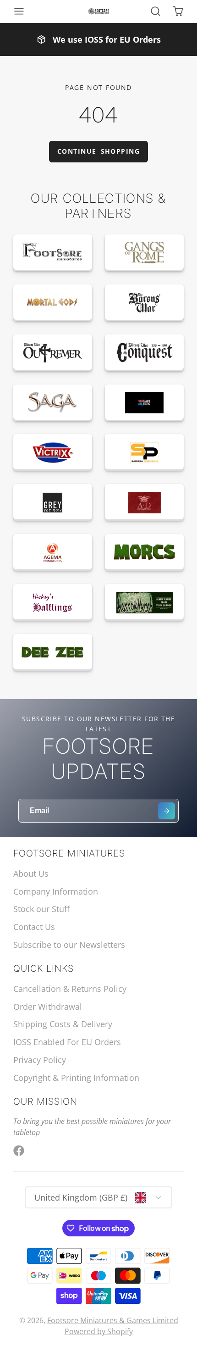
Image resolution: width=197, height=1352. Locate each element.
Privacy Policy (39, 1059)
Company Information (55, 891)
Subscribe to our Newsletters (69, 944)
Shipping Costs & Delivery (62, 1023)
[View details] (52, 252)
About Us (31, 873)
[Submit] (166, 810)
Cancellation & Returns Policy (69, 988)
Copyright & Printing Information (76, 1077)
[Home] (98, 11)
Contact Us (34, 926)
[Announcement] (98, 39)
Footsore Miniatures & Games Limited (112, 1320)
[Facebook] (18, 1150)
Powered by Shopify (99, 1331)
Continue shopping (98, 151)
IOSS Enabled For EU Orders (67, 1041)
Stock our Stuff (41, 908)
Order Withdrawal (47, 1006)
